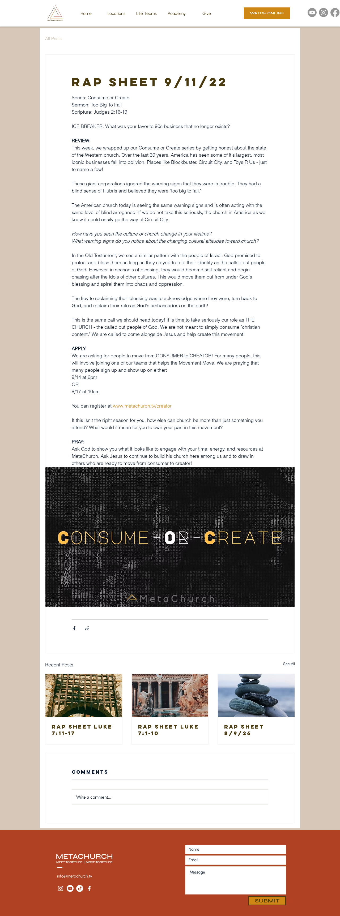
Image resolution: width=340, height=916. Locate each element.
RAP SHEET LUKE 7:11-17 (82, 730)
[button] (116, 13)
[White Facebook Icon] (89, 888)
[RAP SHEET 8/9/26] (256, 695)
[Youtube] (312, 12)
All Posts (53, 38)
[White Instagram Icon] (60, 888)
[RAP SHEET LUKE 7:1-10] (170, 695)
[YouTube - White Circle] (70, 888)
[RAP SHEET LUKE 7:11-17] (83, 695)
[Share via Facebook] (74, 628)
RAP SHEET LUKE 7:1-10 (168, 730)
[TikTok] (79, 888)
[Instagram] (323, 12)
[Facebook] (334, 12)
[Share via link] (87, 628)
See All (289, 663)
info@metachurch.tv (74, 876)
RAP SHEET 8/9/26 (244, 730)
